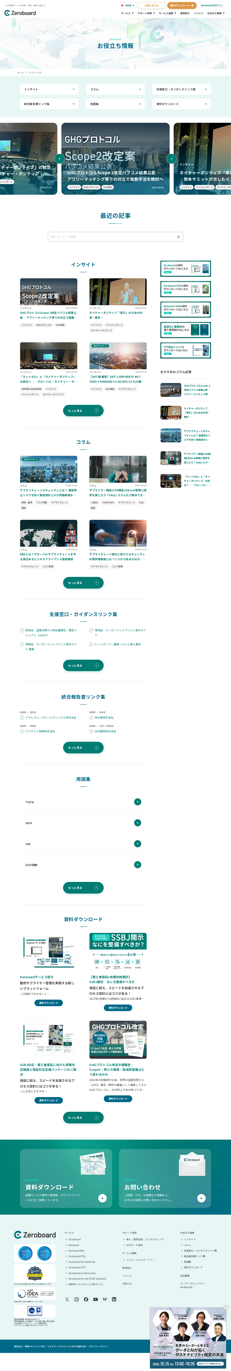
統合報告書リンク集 (37, 104)
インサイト (31, 89)
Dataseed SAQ (76, 1250)
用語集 (94, 104)
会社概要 (185, 1275)
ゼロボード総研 (134, 1245)
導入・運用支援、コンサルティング (145, 1239)
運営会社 (18, 1346)
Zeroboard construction (82, 1273)
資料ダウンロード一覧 (182, 5)
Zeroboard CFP (76, 1267)
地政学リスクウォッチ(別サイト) (85, 1284)
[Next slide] (171, 159)
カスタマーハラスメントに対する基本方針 (66, 1346)
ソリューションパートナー (140, 1259)
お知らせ (127, 1283)
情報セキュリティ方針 (35, 1346)
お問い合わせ (152, 5)
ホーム (20, 72)
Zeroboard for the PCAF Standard (87, 1278)
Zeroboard (74, 1239)
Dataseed (73, 1245)
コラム (94, 89)
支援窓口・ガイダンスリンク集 (176, 89)
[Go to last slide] (59, 159)
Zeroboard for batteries (81, 1261)
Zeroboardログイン (212, 5)
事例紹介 (185, 13)
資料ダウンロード (167, 104)
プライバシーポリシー (98, 1346)
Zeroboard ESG (77, 1256)
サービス (126, 13)
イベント (198, 13)
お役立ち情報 (214, 13)
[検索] (180, 237)
